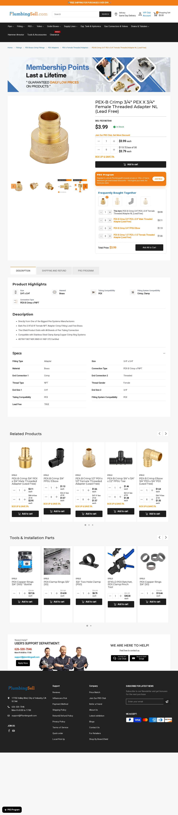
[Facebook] (9, 730)
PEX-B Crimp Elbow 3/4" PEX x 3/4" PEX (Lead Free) (151, 481)
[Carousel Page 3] (92, 525)
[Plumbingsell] (28, 14)
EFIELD (14, 475)
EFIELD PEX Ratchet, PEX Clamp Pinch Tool (120, 584)
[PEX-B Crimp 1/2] (145, 205)
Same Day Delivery (127, 15)
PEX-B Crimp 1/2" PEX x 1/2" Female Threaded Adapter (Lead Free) (134, 236)
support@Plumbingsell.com (24, 715)
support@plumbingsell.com (27, 657)
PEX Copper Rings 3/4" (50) (150, 583)
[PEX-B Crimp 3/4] (117, 205)
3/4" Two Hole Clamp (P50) (88, 583)
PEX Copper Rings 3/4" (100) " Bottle (23, 583)
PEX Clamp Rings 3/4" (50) (56, 583)
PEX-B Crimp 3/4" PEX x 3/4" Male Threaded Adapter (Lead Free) (133, 220)
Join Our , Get (112, 135)
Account (147, 15)
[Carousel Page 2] (89, 525)
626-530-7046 (18, 707)
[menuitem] (11, 26)
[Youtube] (13, 730)
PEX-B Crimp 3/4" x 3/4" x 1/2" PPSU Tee (120, 479)
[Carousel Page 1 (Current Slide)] (85, 525)
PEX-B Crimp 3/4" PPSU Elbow (127, 228)
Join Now (158, 179)
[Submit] (166, 701)
